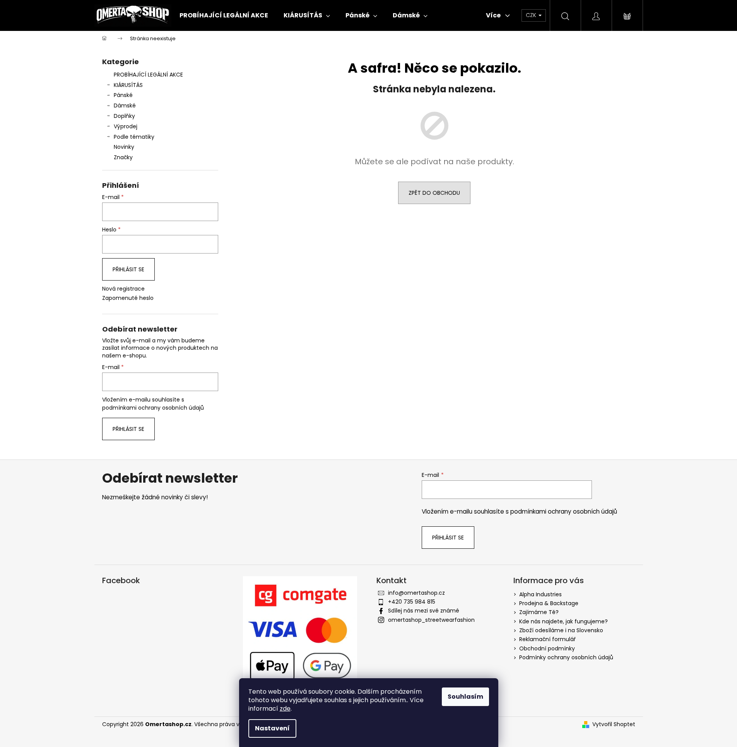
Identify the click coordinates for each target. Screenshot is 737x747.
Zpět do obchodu (434, 193)
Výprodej (125, 126)
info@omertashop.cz (416, 593)
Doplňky (124, 116)
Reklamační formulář (547, 639)
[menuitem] (224, 15)
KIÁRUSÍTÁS (128, 85)
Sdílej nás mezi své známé (423, 610)
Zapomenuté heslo (128, 298)
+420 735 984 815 (411, 602)
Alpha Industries (540, 594)
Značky (123, 157)
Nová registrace (123, 289)
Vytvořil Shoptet (613, 724)
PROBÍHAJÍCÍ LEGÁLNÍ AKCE (148, 74)
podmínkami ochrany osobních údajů (153, 408)
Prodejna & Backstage (548, 603)
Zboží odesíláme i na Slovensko (561, 630)
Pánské (123, 95)
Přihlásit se (128, 269)
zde (285, 708)
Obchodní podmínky (547, 648)
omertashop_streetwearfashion (431, 620)
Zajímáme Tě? (539, 612)
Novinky (124, 147)
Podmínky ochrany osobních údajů (566, 657)
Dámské (125, 105)
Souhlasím (465, 696)
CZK (532, 15)
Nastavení (272, 728)
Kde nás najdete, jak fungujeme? (563, 621)
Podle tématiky (134, 137)
